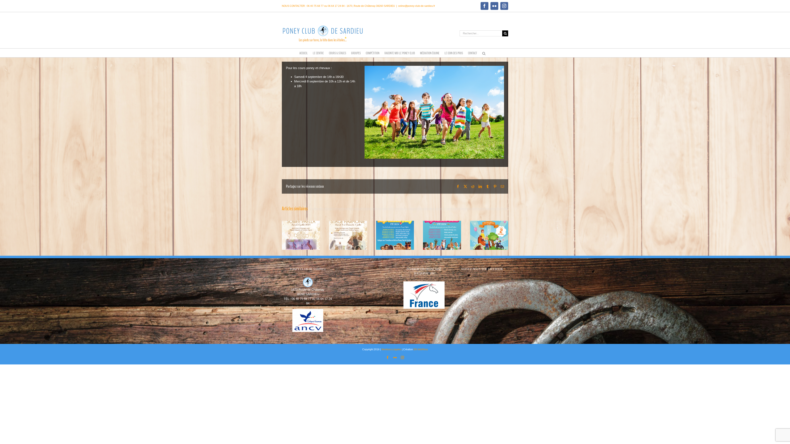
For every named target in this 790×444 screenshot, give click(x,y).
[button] (484, 53)
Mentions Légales (391, 349)
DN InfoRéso (421, 349)
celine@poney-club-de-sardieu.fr (416, 6)
